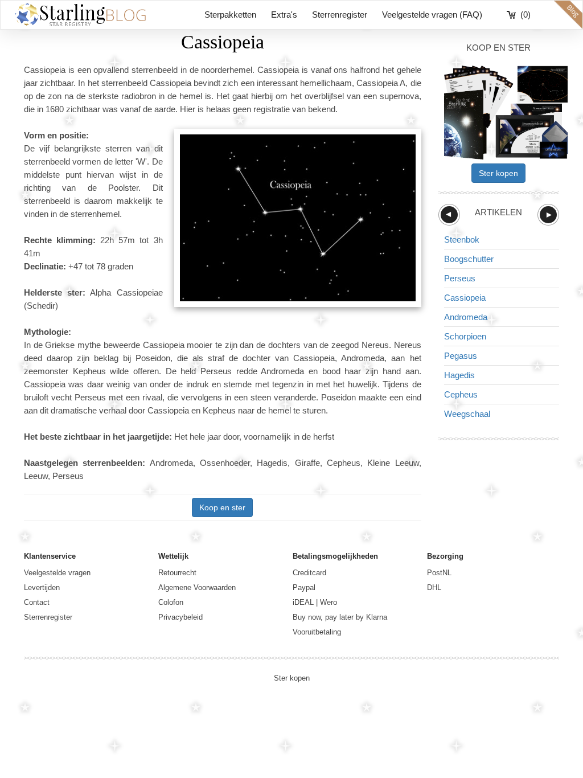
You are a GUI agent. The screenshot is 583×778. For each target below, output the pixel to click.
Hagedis (459, 375)
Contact (37, 602)
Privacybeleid (180, 617)
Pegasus (460, 356)
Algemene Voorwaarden (197, 587)
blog (568, 15)
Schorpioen (465, 336)
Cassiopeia (465, 297)
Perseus (459, 278)
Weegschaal (467, 414)
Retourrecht (177, 572)
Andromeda (465, 317)
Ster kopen (498, 173)
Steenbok (461, 239)
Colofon (170, 602)
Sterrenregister (339, 14)
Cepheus (461, 394)
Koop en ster (222, 507)
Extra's (284, 14)
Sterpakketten (230, 14)
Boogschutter (469, 259)
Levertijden (42, 587)
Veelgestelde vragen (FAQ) (432, 14)
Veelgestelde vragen (57, 572)
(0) (525, 14)
